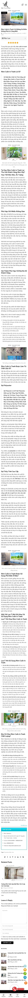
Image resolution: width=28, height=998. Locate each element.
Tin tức (4, 13)
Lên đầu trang (24, 825)
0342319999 (11, 840)
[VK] (10, 857)
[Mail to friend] (15, 857)
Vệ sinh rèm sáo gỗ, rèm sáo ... (17, 966)
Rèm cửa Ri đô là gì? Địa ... (15, 960)
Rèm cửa (11, 852)
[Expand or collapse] (25, 38)
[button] (25, 878)
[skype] (23, 857)
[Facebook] (7, 857)
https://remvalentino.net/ (15, 845)
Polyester (6, 852)
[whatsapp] (20, 857)
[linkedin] (18, 857)
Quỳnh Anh (19, 33)
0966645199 (21, 989)
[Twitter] (5, 857)
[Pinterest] (12, 857)
